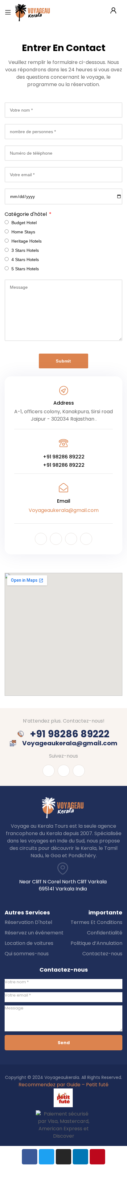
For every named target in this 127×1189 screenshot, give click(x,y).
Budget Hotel (24, 222)
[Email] (63, 487)
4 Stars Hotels (25, 259)
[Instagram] (71, 539)
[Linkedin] (80, 1156)
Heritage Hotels (26, 241)
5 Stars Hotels (25, 268)
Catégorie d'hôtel (26, 214)
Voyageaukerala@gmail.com (64, 510)
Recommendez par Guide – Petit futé (63, 1084)
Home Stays (23, 231)
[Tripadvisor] (86, 539)
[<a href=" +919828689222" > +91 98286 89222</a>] (63, 443)
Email (63, 501)
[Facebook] (41, 539)
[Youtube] (56, 539)
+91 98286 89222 (63, 456)
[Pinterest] (97, 1156)
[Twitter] (46, 1156)
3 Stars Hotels (25, 250)
